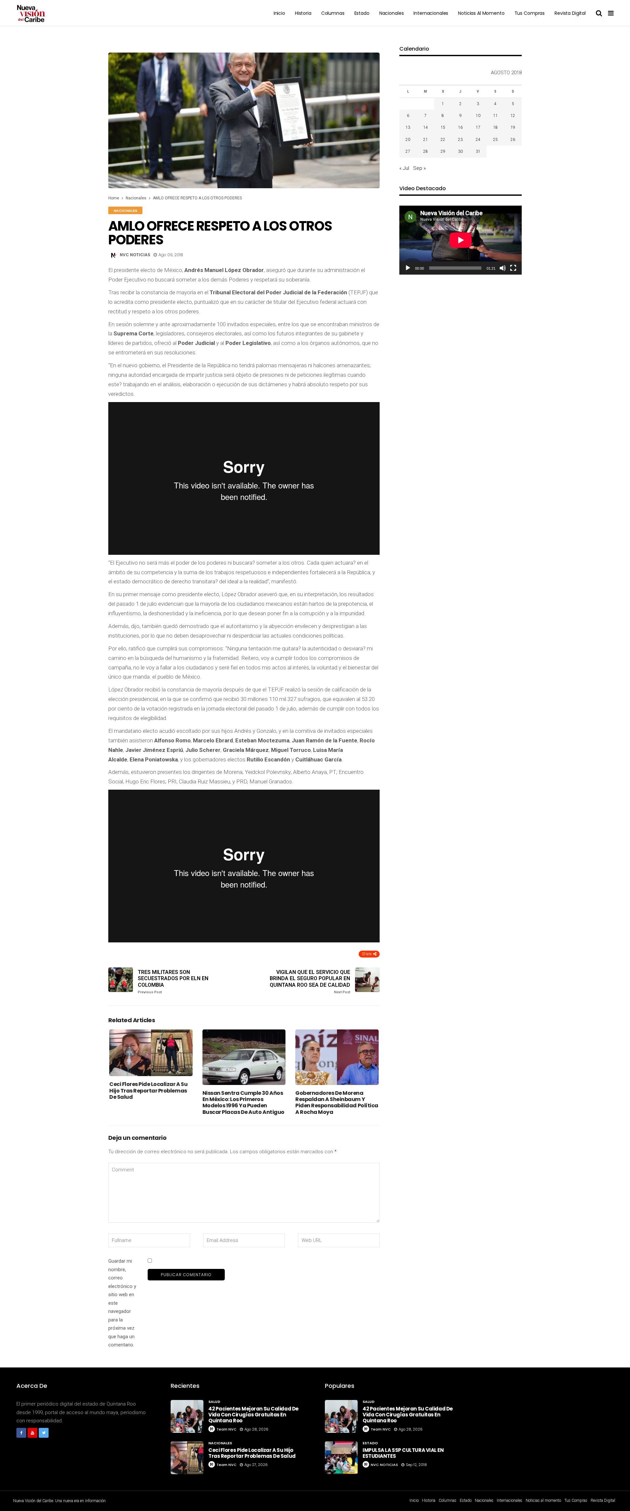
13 (408, 127)
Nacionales (391, 13)
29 (443, 151)
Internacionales (430, 13)
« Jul (404, 168)
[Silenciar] (502, 268)
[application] (460, 240)
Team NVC (227, 1429)
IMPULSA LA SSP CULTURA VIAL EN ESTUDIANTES (403, 1453)
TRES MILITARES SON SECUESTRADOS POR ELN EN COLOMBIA (173, 981)
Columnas (333, 13)
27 (408, 151)
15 (443, 127)
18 (495, 127)
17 (478, 127)
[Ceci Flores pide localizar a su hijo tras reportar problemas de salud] (151, 1052)
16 (460, 127)
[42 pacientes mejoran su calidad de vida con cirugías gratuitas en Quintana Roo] (187, 1416)
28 (425, 151)
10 (478, 115)
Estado (361, 13)
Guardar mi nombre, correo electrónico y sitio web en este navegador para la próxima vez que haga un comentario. (122, 1303)
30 (460, 151)
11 (495, 115)
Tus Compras (529, 13)
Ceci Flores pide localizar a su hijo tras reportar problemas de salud (148, 1090)
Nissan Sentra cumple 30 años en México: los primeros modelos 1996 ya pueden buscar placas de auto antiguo (243, 1102)
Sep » (419, 168)
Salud (214, 1401)
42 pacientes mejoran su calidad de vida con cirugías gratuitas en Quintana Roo (253, 1414)
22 (443, 139)
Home (113, 198)
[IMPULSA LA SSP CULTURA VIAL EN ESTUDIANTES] (341, 1457)
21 (425, 139)
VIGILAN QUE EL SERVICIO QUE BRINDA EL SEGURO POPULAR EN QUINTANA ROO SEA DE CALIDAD (310, 981)
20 (408, 139)
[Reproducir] (408, 268)
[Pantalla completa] (513, 268)
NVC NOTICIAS (135, 255)
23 (460, 139)
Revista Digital (570, 13)
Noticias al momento (481, 13)
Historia (303, 13)
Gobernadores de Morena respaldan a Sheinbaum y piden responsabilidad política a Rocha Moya (336, 1102)
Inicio (279, 13)
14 (425, 127)
